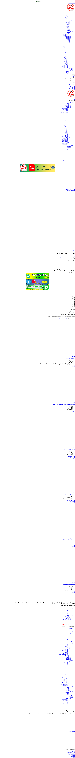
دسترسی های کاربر (69, 615)
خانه (74, 172)
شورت (71, 44)
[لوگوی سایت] (71, 10)
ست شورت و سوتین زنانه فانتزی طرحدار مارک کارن (64, 404)
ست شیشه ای (68, 26)
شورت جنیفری (65, 55)
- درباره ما (69, 612)
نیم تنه (71, 70)
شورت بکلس (66, 52)
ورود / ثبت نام (70, 705)
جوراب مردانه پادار (65, 19)
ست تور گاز (69, 23)
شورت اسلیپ (66, 51)
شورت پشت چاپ (65, 121)
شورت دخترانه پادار (65, 136)
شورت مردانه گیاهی (65, 141)
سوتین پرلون (68, 38)
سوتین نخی (69, 103)
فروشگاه (71, 172)
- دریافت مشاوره (67, 619)
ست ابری (69, 21)
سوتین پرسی (68, 37)
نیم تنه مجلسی (68, 72)
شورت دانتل (66, 56)
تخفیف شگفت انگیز (71, 3)
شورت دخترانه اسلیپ (64, 49)
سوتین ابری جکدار (65, 35)
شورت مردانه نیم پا (65, 67)
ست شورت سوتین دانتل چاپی (69, 584)
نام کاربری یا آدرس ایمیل (69, 78)
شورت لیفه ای (66, 62)
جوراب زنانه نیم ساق (64, 157)
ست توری (69, 24)
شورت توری (66, 54)
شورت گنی (66, 60)
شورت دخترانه (68, 48)
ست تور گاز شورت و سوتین (69, 449)
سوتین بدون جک (65, 651)
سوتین (71, 31)
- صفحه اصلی (68, 609)
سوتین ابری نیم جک (65, 109)
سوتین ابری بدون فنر (64, 34)
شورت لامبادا (66, 61)
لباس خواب (71, 68)
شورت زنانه (69, 50)
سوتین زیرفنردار (68, 105)
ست (72, 20)
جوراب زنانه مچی (65, 17)
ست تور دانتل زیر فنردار (70, 494)
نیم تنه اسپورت (68, 71)
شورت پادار (66, 53)
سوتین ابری (69, 33)
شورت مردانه (68, 64)
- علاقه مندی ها (68, 618)
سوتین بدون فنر (68, 36)
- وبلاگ (69, 611)
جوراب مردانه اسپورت (64, 160)
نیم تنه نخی (69, 73)
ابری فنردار (69, 32)
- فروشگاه (69, 610)
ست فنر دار (69, 28)
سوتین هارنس (68, 116)
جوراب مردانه (68, 18)
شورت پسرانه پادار (65, 47)
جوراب (71, 14)
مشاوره (73, 98)
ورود (73, 82)
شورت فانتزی (66, 58)
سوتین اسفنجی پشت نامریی (63, 654)
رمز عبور (72, 80)
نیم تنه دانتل (69, 694)
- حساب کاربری (68, 616)
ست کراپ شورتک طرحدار (70, 189)
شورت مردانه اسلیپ (64, 65)
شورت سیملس (65, 57)
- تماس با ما (69, 613)
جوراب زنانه (68, 16)
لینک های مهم (70, 608)
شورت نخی (66, 63)
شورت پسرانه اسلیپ (64, 46)
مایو (72, 69)
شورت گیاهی (66, 130)
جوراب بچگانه (68, 15)
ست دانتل (69, 25)
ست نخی (69, 30)
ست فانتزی (69, 27)
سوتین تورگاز (68, 39)
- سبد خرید (69, 617)
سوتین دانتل (69, 104)
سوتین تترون (68, 115)
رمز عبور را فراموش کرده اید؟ (69, 84)
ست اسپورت (68, 22)
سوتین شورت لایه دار (70, 358)
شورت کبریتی (66, 59)
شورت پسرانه (68, 45)
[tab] (36, 267)
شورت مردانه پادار (65, 66)
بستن (74, 708)
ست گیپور (69, 29)
